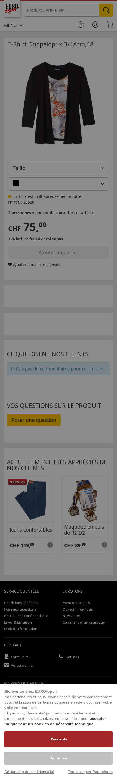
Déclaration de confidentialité (29, 772)
